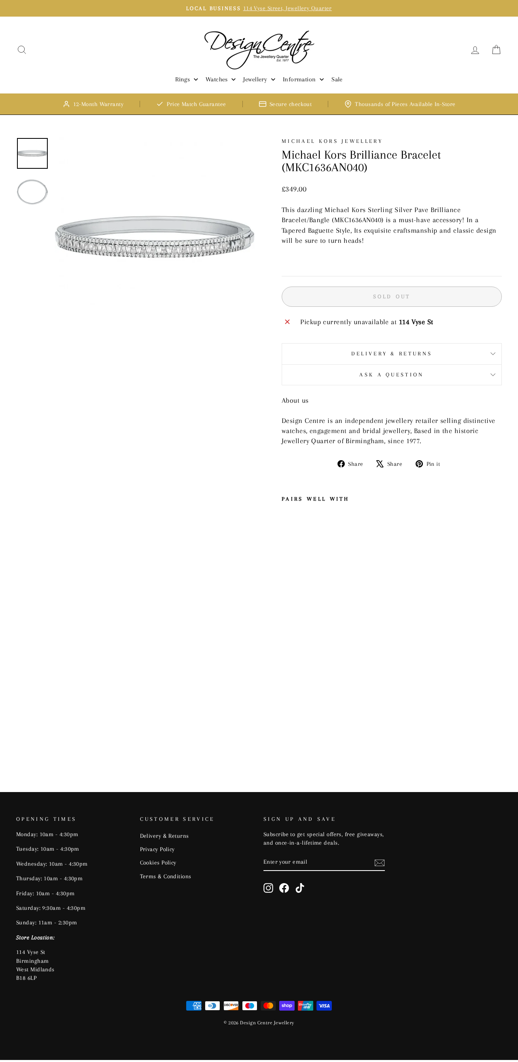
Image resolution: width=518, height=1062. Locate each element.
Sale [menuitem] (337, 79)
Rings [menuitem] (182, 79)
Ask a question (391, 375)
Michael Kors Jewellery (332, 141)
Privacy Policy (157, 849)
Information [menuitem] (299, 79)
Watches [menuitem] (217, 79)
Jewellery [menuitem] (255, 79)
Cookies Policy (158, 862)
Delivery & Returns (392, 353)
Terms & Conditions (165, 876)
